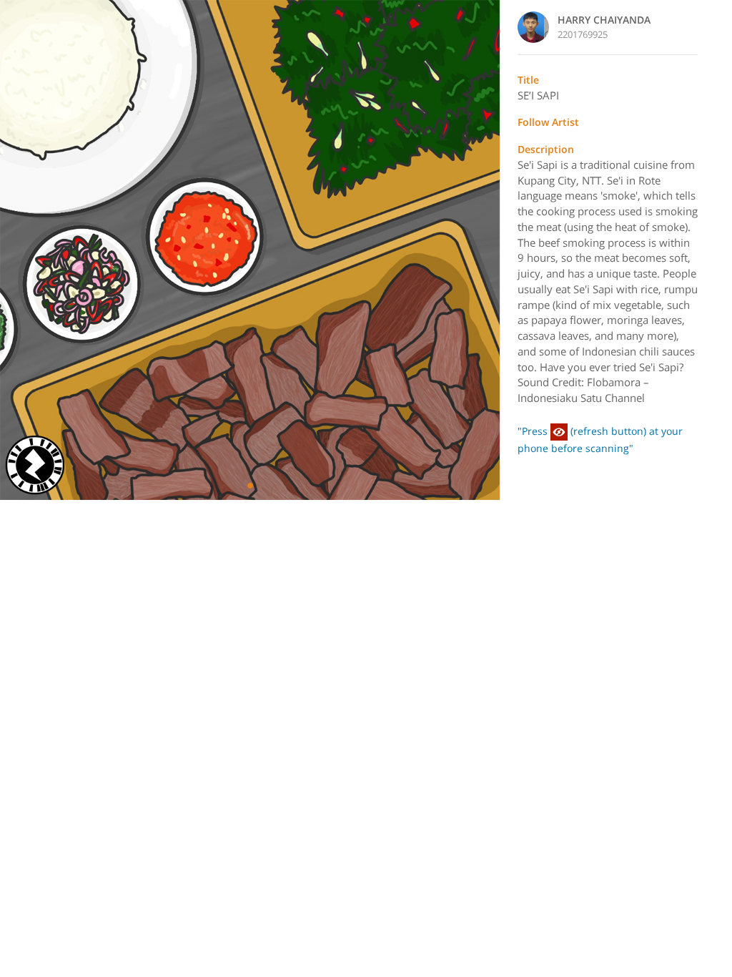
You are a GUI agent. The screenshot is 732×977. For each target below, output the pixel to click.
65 (20, 250)
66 (479, 250)
